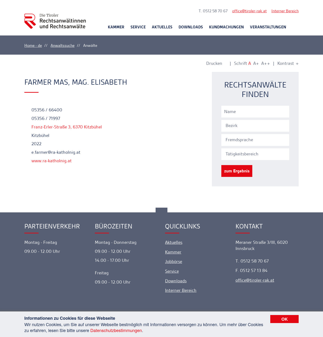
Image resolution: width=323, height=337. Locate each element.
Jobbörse (173, 261)
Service (138, 27)
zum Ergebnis (236, 171)
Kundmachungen (226, 27)
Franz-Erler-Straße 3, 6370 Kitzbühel (66, 127)
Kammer (116, 27)
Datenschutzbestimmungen (116, 330)
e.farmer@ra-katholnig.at (55, 152)
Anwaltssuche (62, 45)
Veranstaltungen (268, 27)
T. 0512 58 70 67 (213, 10)
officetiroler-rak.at (249, 10)
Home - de (33, 45)
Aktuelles (162, 27)
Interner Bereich (285, 10)
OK (284, 319)
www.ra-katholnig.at (51, 161)
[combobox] (256, 125)
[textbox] (256, 125)
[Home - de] (55, 17)
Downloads (191, 27)
